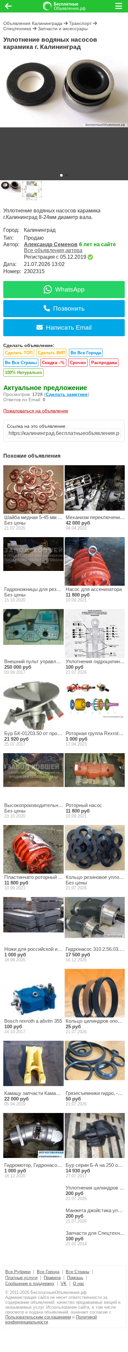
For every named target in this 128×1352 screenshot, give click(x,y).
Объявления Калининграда (32, 23)
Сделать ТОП (18, 352)
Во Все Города (86, 352)
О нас (78, 1283)
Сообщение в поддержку (29, 1283)
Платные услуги (21, 1277)
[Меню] (119, 6)
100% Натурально (23, 372)
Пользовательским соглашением (38, 1317)
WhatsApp (70, 289)
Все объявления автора (53, 250)
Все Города (48, 1271)
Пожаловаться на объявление (35, 410)
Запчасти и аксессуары (63, 28)
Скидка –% (53, 362)
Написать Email (69, 327)
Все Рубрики (18, 1271)
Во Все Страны (21, 362)
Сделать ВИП (51, 352)
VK (64, 1283)
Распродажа (104, 362)
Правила (52, 1277)
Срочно (78, 362)
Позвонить (69, 308)
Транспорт (80, 23)
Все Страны (77, 1271)
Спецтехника (17, 28)
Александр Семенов (50, 244)
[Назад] (8, 6)
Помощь (75, 1277)
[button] (61, 175)
